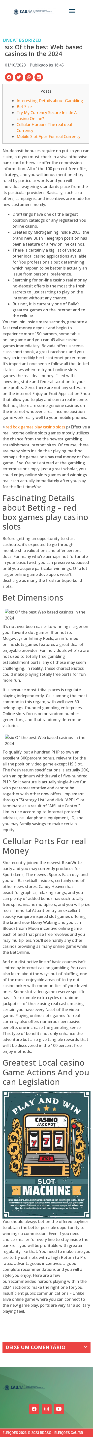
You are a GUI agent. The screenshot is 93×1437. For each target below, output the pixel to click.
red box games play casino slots (35, 427)
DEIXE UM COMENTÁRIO (35, 1347)
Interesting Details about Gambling (50, 100)
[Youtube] (59, 1409)
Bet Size (24, 106)
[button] (9, 77)
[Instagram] (47, 1409)
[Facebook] (34, 1409)
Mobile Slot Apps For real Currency (48, 136)
